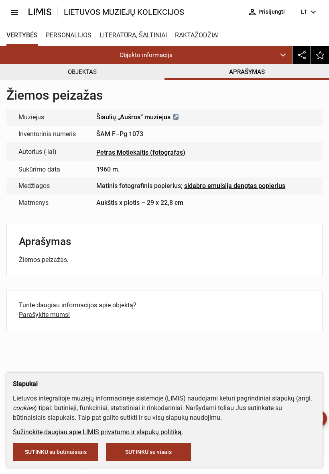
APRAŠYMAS (247, 72)
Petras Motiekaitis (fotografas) (140, 152)
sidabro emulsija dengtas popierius (234, 186)
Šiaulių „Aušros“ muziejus (134, 117)
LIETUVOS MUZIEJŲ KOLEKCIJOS (124, 12)
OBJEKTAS (82, 72)
